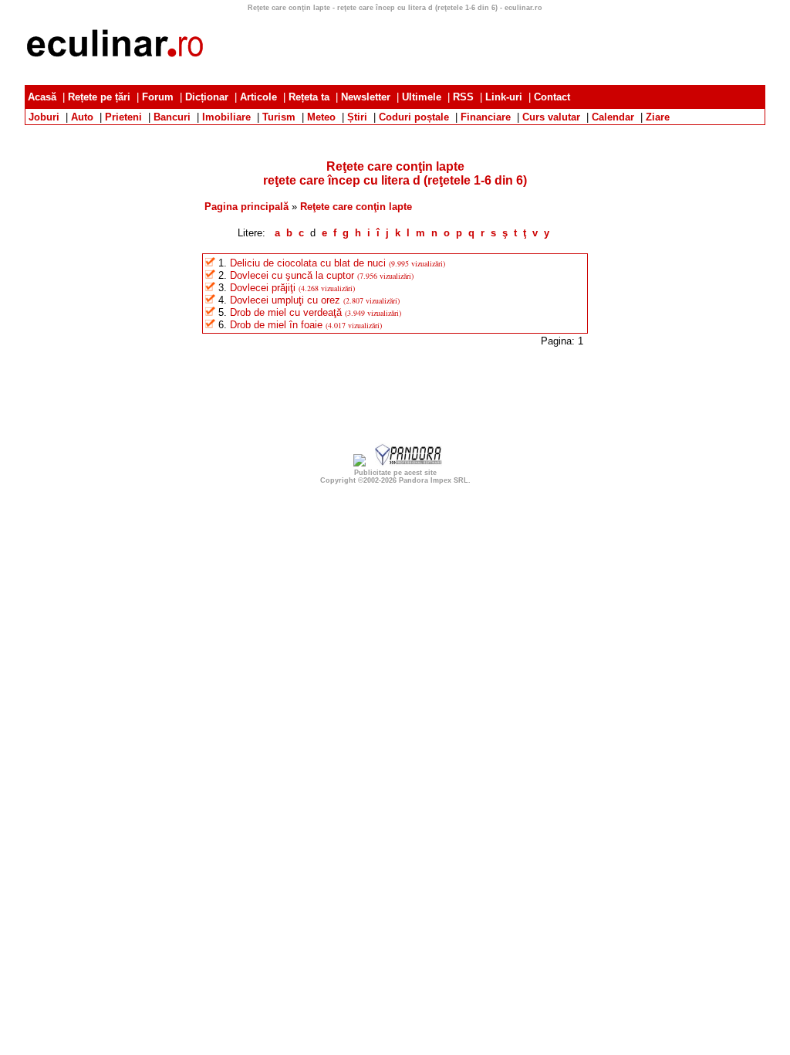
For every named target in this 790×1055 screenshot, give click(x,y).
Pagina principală (246, 206)
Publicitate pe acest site (395, 473)
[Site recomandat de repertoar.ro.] (359, 463)
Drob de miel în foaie (276, 325)
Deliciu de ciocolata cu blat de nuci (308, 263)
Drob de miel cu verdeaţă (286, 312)
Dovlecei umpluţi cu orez (285, 300)
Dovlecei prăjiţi (262, 287)
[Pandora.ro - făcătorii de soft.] (409, 463)
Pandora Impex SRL (433, 480)
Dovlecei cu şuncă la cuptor (292, 275)
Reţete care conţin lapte (356, 206)
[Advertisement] (395, 131)
